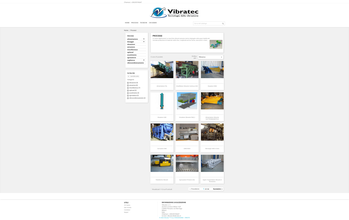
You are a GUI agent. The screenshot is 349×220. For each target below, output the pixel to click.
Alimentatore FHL (162, 86)
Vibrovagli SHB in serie (212, 148)
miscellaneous (132, 50)
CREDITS (187, 218)
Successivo (218, 189)
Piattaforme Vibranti (162, 180)
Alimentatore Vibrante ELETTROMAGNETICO (212, 118)
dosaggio (130, 42)
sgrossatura (131, 58)
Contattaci (127, 210)
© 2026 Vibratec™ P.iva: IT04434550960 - (172, 218)
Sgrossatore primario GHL (187, 180)
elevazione (131, 44)
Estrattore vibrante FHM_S (187, 117)
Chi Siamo (153, 23)
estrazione (131, 47)
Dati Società (127, 207)
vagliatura (131, 60)
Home (127, 23)
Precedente (194, 189)
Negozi (126, 212)
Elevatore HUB (162, 117)
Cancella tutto (133, 76)
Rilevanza (211, 57)
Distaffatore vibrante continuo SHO (187, 86)
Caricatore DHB (162, 148)
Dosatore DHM (212, 86)
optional (130, 52)
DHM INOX (187, 148)
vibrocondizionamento (135, 63)
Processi (134, 23)
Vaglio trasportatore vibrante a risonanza (212, 180)
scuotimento (132, 55)
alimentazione (132, 39)
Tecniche (143, 23)
